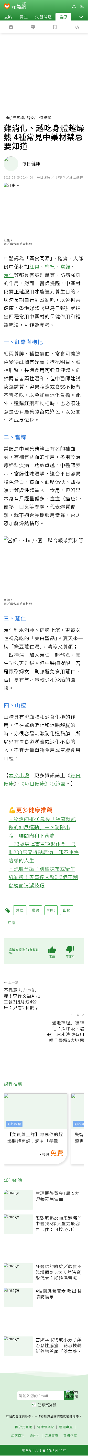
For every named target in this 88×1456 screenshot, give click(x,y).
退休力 (35, 1435)
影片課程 (14, 1124)
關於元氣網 (23, 1427)
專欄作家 (70, 1435)
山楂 (20, 705)
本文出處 (19, 775)
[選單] (82, 6)
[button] (81, 16)
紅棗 (34, 266)
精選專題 (66, 1427)
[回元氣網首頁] (18, 6)
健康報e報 (47, 1404)
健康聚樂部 (45, 1427)
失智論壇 (43, 17)
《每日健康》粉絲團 (44, 783)
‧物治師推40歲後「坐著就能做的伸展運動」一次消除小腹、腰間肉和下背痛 (42, 827)
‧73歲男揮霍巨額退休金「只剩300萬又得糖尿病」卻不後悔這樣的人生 (44, 852)
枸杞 (50, 266)
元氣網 (18, 117)
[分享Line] (33, 26)
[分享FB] (11, 26)
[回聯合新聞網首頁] (7, 7)
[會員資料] (74, 6)
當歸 (65, 266)
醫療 (63, 17)
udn (7, 117)
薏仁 (9, 274)
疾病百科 (18, 1435)
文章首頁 (51, 1435)
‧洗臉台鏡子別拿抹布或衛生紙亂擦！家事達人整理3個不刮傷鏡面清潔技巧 (43, 877)
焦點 (8, 17)
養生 (24, 17)
